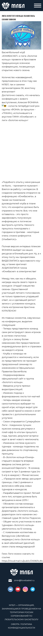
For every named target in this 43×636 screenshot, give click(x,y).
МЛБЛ (5, 84)
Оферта (15, 624)
